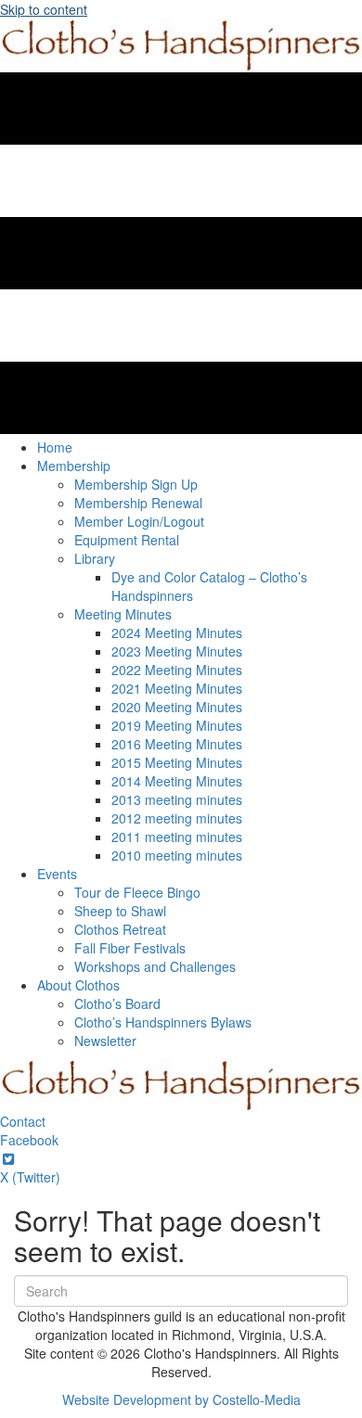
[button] (22, 1121)
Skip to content (43, 9)
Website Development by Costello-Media (181, 1399)
